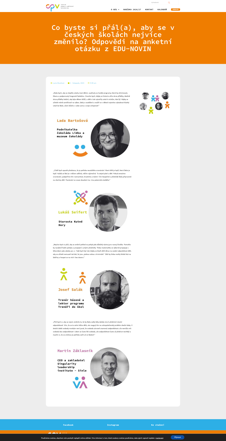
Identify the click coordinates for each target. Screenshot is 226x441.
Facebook (68, 425)
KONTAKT (149, 9)
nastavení (159, 438)
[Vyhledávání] (169, 2)
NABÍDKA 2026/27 (132, 9)
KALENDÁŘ (162, 9)
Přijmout (177, 437)
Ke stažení (157, 425)
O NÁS (114, 9)
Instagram (113, 425)
